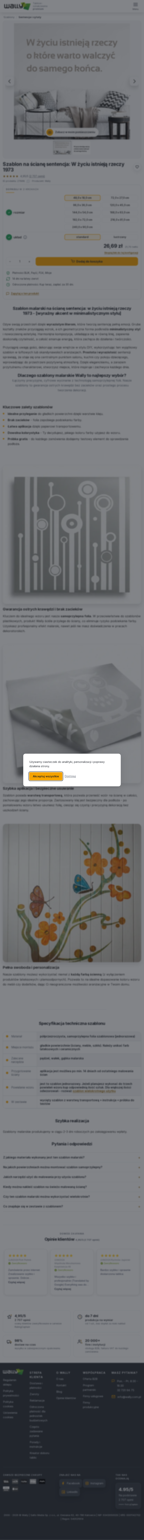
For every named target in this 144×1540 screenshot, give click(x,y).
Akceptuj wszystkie (46, 776)
